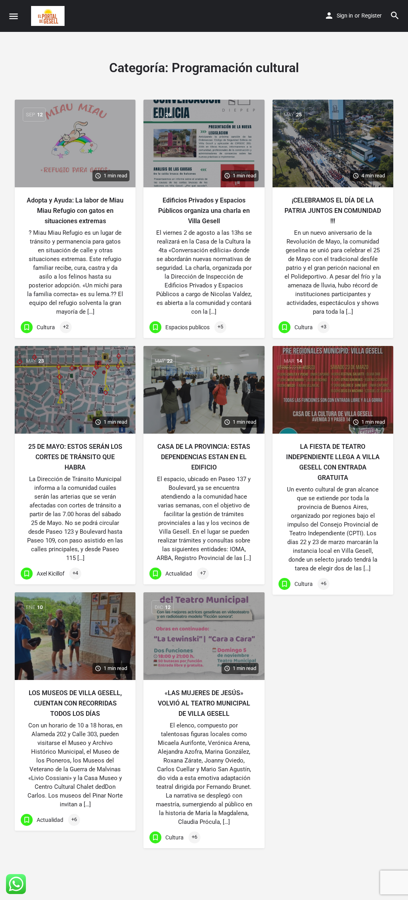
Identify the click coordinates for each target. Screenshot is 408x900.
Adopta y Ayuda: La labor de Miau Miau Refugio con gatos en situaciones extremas (75, 211)
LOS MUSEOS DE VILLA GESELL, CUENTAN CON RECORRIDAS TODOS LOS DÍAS (75, 703)
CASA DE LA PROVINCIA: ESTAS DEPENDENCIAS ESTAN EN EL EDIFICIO (203, 457)
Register (371, 15)
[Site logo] (49, 16)
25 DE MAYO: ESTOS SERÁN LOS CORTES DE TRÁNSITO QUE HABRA (75, 457)
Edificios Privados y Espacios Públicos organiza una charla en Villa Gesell (204, 211)
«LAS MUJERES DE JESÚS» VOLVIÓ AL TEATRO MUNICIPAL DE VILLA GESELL (204, 703)
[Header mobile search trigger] (395, 15)
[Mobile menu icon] (13, 16)
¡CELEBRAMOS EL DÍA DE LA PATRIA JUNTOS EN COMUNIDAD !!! (332, 211)
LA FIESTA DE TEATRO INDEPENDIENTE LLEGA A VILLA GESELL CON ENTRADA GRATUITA (333, 462)
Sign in (345, 15)
